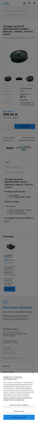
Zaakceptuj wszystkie (19, 417)
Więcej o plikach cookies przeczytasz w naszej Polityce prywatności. (17, 399)
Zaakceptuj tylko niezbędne (19, 405)
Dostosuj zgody (19, 411)
